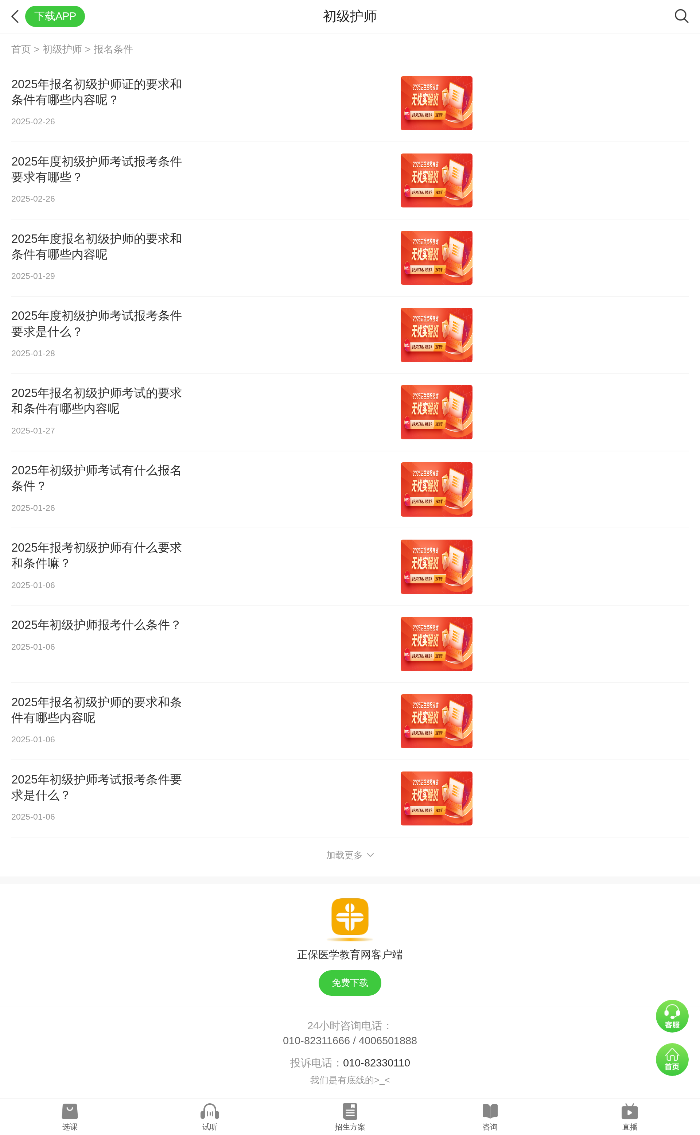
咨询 (490, 1127)
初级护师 (62, 49)
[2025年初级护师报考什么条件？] (436, 644)
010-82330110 (376, 1063)
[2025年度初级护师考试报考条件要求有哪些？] (436, 180)
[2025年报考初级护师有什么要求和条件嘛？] (436, 567)
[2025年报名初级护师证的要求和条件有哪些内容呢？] (436, 103)
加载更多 (344, 855)
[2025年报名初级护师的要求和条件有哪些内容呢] (436, 721)
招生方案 (350, 1127)
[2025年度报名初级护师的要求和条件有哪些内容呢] (436, 258)
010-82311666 (316, 1040)
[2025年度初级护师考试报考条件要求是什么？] (436, 335)
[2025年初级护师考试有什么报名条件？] (436, 489)
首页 (21, 49)
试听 (210, 1127)
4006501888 (388, 1040)
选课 (70, 1127)
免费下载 (350, 983)
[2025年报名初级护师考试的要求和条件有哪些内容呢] (436, 412)
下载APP (55, 16)
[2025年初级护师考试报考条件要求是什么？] (436, 798)
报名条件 (113, 49)
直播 (630, 1127)
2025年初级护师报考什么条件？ (96, 624)
